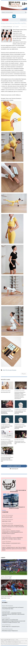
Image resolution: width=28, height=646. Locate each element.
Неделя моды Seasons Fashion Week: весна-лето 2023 (20, 442)
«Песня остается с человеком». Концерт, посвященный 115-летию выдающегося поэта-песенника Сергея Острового (12, 532)
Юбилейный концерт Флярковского (10, 630)
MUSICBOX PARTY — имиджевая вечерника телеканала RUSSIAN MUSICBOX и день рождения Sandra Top (13, 614)
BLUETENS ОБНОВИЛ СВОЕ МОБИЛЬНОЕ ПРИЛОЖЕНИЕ (7, 412)
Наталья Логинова (12, 370)
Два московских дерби (7, 517)
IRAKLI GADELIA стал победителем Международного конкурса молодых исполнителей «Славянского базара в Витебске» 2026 (13, 621)
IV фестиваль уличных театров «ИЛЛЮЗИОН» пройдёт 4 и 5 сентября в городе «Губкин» (12, 538)
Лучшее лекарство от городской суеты (10, 626)
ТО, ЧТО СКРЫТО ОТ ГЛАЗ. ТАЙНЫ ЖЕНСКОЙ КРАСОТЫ (20, 412)
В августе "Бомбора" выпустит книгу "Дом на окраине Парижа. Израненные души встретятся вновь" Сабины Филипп (14, 549)
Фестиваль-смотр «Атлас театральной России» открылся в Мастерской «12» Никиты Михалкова (13, 526)
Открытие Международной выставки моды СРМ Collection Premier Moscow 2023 (7, 459)
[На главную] (15, 4)
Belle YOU (5, 370)
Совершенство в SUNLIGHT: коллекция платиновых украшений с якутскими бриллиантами (7, 443)
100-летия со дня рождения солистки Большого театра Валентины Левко (13, 608)
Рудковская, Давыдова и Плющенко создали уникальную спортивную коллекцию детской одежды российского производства (20, 395)
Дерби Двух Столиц (6, 521)
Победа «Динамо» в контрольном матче (11, 543)
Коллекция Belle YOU (5, 392)
